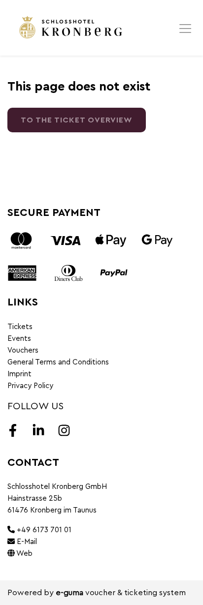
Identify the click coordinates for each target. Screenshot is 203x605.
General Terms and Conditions (58, 362)
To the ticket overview (77, 120)
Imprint (19, 374)
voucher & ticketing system (121, 593)
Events (19, 338)
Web (24, 553)
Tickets (20, 327)
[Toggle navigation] (185, 28)
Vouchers (22, 350)
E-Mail (26, 541)
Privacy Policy (30, 386)
